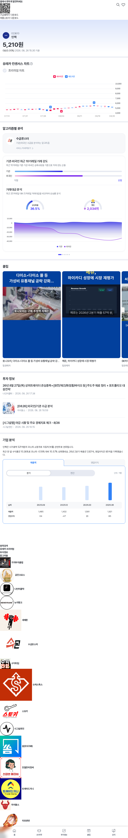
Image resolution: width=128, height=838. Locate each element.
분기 (29, 473)
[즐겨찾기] (123, 5)
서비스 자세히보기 (23, 148)
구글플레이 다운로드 (9, 14)
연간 (72, 473)
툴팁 (31, 63)
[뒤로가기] (5, 5)
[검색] (118, 5)
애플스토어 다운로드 (9, 18)
